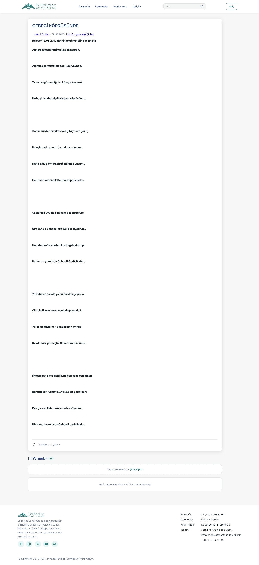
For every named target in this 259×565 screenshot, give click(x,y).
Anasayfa (84, 6)
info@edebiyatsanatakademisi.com (221, 534)
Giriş (231, 6)
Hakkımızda (120, 6)
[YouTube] (46, 544)
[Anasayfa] (39, 6)
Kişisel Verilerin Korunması (215, 524)
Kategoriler (101, 6)
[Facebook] (21, 544)
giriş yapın (136, 469)
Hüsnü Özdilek (42, 34)
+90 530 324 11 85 (212, 539)
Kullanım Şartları (210, 519)
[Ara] (202, 6)
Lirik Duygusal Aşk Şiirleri (80, 34)
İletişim (137, 6)
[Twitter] (38, 544)
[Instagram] (29, 544)
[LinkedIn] (54, 544)
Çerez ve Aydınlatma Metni (216, 529)
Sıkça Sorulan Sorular (213, 514)
